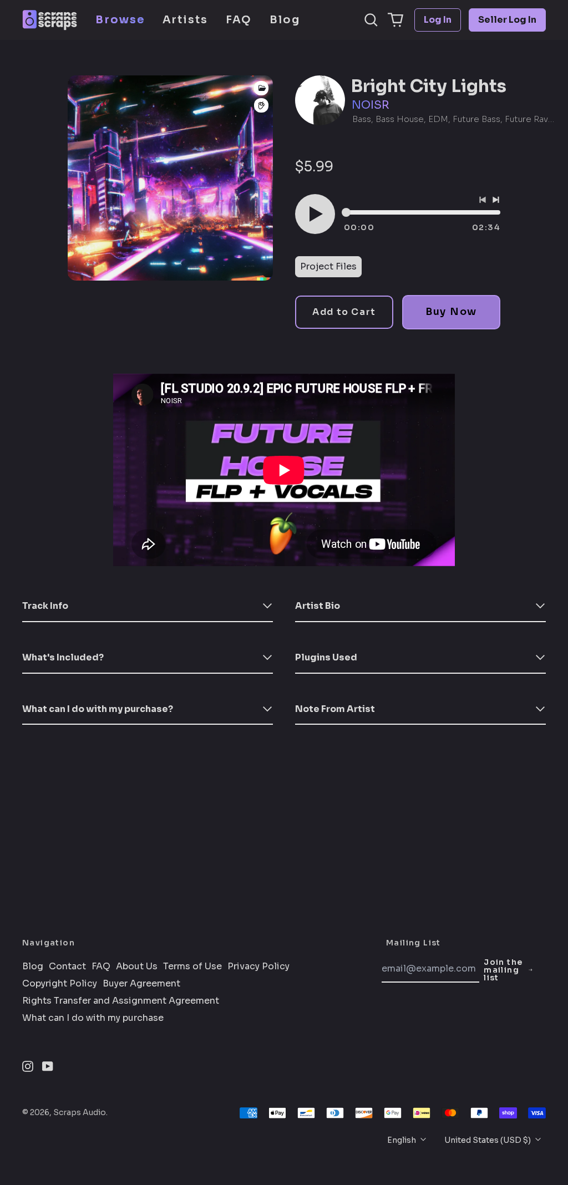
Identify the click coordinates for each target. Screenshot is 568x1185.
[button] (371, 20)
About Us (137, 966)
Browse (120, 20)
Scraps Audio (79, 1112)
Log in (438, 20)
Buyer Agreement (141, 983)
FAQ (239, 20)
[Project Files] (261, 88)
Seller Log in (507, 20)
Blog (285, 20)
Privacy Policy (258, 966)
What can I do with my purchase (93, 1018)
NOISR (370, 105)
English (402, 1140)
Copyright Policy (59, 983)
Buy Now (451, 312)
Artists (185, 20)
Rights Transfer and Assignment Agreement (120, 1000)
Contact (67, 966)
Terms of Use (192, 966)
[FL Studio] (261, 105)
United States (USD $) (488, 1140)
